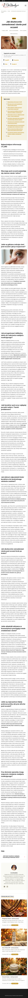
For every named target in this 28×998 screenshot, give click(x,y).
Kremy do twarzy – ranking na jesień (10, 976)
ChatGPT (7, 60)
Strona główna (3, 11)
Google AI (14, 64)
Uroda (9, 11)
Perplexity (16, 60)
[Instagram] (4, 0)
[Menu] (25, 5)
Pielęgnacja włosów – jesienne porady (10, 918)
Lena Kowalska (15, 30)
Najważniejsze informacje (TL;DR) (15, 101)
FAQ (8, 136)
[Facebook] (2, 0)
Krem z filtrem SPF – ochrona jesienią (10, 947)
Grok (6, 64)
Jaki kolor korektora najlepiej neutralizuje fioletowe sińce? (11, 856)
